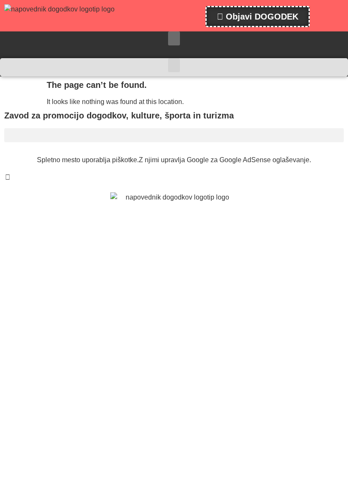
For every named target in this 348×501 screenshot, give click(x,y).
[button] (174, 38)
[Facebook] (7, 177)
